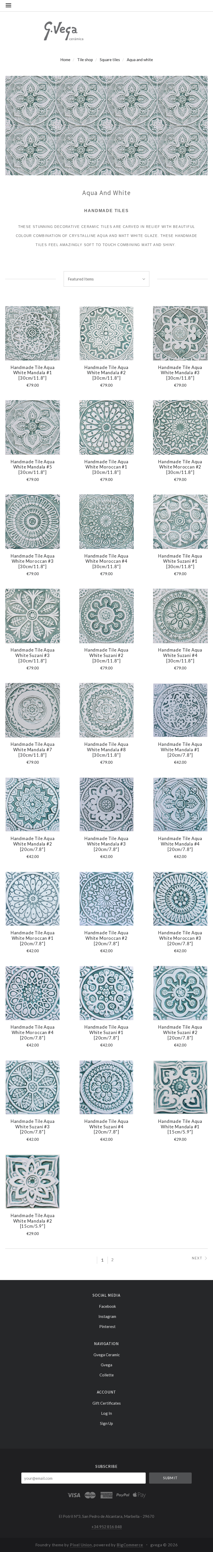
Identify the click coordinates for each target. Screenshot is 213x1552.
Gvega (106, 1364)
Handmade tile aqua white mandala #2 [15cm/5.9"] (33, 1221)
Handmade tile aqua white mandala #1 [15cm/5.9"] (180, 1127)
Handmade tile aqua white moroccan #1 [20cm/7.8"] (33, 938)
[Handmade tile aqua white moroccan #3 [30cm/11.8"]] (32, 521)
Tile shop (85, 59)
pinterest (107, 1326)
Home (65, 59)
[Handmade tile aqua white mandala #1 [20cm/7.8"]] (180, 710)
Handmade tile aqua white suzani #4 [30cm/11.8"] (180, 655)
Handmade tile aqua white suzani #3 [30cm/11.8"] (33, 655)
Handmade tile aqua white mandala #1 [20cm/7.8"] (180, 749)
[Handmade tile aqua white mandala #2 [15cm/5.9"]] (32, 1181)
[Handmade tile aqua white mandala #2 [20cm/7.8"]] (32, 804)
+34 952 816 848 (106, 1526)
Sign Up (106, 1423)
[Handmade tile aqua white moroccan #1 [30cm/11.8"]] (106, 427)
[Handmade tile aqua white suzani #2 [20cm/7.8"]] (180, 993)
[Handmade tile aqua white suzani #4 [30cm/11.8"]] (180, 616)
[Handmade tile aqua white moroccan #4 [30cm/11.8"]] (106, 521)
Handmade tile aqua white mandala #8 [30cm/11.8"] (106, 749)
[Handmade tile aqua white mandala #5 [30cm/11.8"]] (32, 427)
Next (197, 1258)
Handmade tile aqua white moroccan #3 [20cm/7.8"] (180, 938)
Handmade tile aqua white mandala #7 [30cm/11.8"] (33, 749)
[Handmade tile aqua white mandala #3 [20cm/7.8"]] (106, 804)
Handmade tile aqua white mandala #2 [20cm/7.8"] (33, 844)
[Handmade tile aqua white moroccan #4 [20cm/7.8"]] (32, 993)
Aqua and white (140, 59)
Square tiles (110, 59)
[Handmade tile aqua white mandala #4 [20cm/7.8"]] (180, 804)
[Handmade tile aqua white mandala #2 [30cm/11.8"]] (106, 333)
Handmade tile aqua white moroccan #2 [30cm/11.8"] (180, 467)
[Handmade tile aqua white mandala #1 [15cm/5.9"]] (180, 1087)
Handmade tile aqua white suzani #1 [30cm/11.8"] (180, 561)
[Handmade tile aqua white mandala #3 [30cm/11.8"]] (180, 333)
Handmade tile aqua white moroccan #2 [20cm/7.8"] (106, 938)
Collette (106, 1375)
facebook (107, 1306)
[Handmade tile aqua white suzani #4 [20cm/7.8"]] (106, 1087)
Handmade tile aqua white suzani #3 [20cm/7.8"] (33, 1127)
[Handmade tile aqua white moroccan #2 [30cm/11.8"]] (180, 427)
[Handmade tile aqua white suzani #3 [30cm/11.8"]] (32, 616)
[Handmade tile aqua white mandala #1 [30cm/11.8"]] (32, 333)
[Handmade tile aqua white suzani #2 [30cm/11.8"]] (106, 616)
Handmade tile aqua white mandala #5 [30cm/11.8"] (33, 467)
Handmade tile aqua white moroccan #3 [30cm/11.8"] (33, 561)
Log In (106, 1413)
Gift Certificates (106, 1403)
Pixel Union (81, 1544)
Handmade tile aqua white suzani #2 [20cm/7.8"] (180, 1032)
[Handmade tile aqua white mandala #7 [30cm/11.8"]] (32, 710)
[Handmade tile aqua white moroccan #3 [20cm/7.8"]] (180, 898)
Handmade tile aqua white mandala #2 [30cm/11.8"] (106, 373)
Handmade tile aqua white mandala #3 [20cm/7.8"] (106, 844)
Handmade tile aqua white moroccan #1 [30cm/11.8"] (106, 467)
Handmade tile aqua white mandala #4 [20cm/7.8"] (180, 844)
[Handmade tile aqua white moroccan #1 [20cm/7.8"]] (32, 898)
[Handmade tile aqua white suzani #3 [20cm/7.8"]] (32, 1087)
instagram (107, 1316)
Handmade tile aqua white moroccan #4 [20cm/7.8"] (33, 1032)
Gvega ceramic (107, 1354)
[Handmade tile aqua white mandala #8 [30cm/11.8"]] (106, 710)
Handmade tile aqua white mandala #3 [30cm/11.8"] (180, 373)
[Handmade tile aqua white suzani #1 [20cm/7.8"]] (106, 993)
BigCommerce (130, 1544)
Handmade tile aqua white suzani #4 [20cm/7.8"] (106, 1127)
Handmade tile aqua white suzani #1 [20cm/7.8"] (106, 1032)
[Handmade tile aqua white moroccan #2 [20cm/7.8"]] (106, 898)
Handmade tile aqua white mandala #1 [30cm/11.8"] (33, 373)
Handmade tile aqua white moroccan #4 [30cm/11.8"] (106, 561)
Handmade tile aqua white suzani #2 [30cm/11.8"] (106, 655)
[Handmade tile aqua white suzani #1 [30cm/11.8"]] (180, 521)
